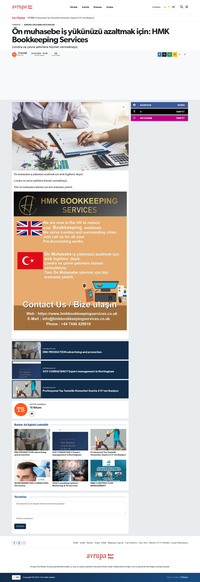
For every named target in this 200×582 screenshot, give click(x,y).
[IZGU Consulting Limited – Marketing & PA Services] (70, 470)
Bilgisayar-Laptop (116, 543)
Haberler (16, 25)
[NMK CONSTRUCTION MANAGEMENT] (108, 470)
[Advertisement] (100, 79)
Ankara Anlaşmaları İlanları (39, 25)
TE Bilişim (35, 407)
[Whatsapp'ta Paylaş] (169, 54)
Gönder (20, 526)
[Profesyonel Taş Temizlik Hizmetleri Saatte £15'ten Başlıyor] (108, 439)
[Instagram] (24, 543)
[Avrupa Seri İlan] (22, 7)
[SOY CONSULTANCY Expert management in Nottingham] (70, 439)
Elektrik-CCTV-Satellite (159, 543)
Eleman (98, 7)
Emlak (103, 543)
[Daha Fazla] (175, 54)
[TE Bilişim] (20, 409)
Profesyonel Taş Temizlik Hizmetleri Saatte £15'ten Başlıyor (61, 18)
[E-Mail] (32, 414)
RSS (17, 577)
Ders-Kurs (143, 543)
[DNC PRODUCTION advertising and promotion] (32, 439)
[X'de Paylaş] (164, 54)
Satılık (85, 7)
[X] (19, 543)
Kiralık (73, 7)
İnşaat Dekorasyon (179, 543)
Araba (109, 7)
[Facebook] (14, 543)
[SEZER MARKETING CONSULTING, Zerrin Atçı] (32, 470)
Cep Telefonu (131, 543)
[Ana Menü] (185, 7)
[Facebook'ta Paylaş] (159, 54)
